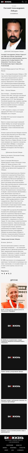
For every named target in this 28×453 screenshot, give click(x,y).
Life (12, 450)
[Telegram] (6, 273)
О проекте (20, 450)
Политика (13, 447)
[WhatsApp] (11, 273)
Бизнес (5, 447)
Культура (22, 447)
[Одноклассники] (4, 273)
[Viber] (9, 273)
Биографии (14, 6)
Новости (19, 445)
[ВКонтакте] (2, 273)
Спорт (6, 450)
